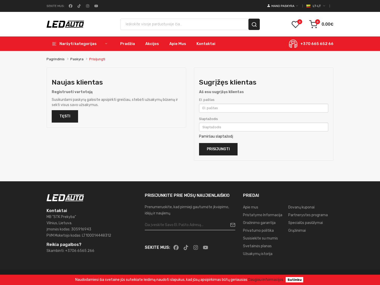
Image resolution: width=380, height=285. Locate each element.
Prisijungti (97, 59)
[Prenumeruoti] (230, 225)
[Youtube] (96, 6)
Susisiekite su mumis (260, 238)
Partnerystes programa (308, 215)
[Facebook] (70, 6)
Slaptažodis (208, 119)
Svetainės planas (257, 246)
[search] (254, 24)
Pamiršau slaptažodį (216, 136)
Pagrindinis (56, 59)
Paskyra (76, 59)
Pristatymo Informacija (262, 215)
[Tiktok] (78, 6)
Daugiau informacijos (265, 280)
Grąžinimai (297, 230)
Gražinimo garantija (259, 223)
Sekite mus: (56, 6)
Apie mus (250, 207)
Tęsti (64, 116)
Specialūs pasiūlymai (305, 223)
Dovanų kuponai (301, 207)
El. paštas (207, 100)
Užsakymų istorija (257, 254)
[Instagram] (87, 6)
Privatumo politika (258, 230)
